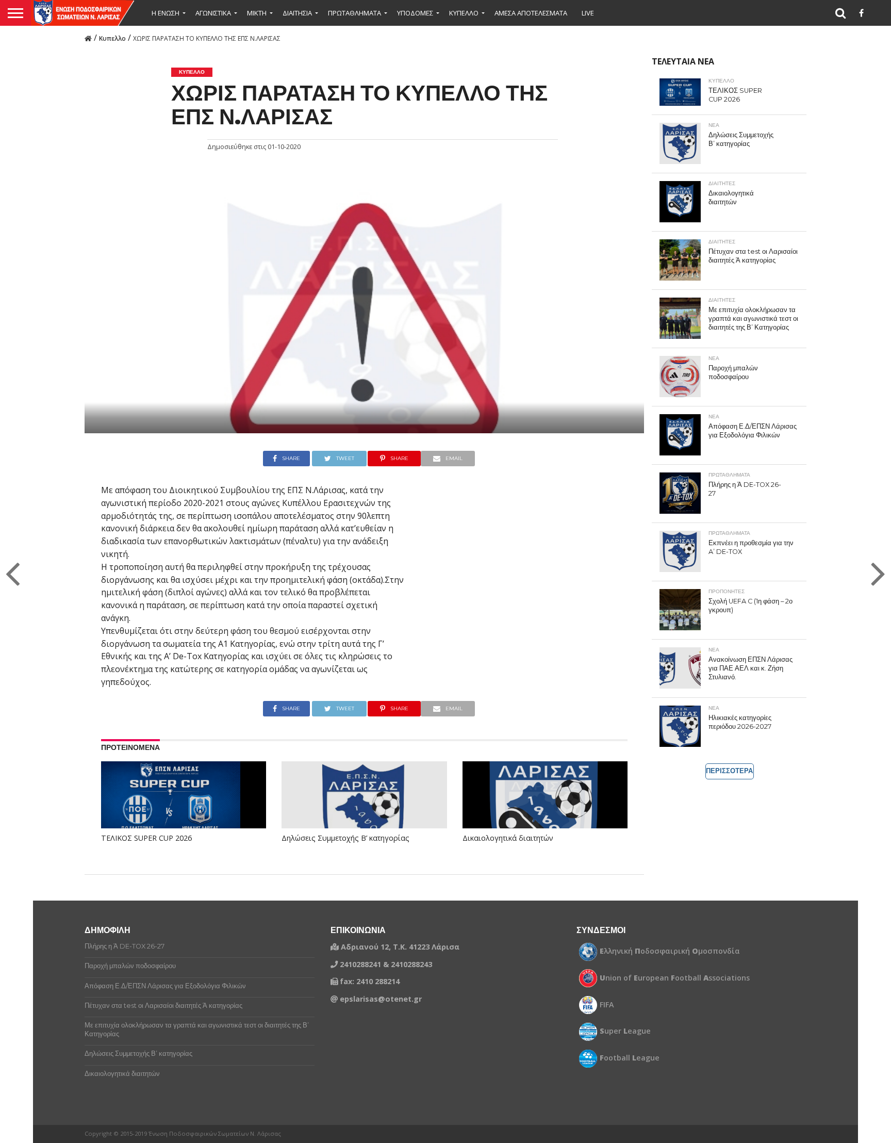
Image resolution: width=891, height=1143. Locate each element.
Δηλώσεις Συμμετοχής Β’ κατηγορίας (345, 838)
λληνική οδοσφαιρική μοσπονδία (670, 951)
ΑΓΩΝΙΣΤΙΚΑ (213, 13)
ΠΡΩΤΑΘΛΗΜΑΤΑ (354, 13)
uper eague (625, 1031)
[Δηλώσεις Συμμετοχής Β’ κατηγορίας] (364, 810)
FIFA (607, 1004)
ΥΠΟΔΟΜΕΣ (415, 13)
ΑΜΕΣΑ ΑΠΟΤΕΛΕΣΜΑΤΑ (530, 13)
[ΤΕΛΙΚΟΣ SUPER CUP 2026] (170, 807)
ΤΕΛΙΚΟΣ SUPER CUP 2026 (146, 838)
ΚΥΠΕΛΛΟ (463, 13)
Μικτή (257, 13)
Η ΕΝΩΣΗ (165, 13)
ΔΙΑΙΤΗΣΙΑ (297, 13)
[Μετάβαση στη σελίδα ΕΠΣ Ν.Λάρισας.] (88, 38)
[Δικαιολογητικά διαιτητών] (545, 810)
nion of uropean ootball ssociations (675, 978)
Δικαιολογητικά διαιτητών (508, 838)
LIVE (588, 13)
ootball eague (629, 1058)
